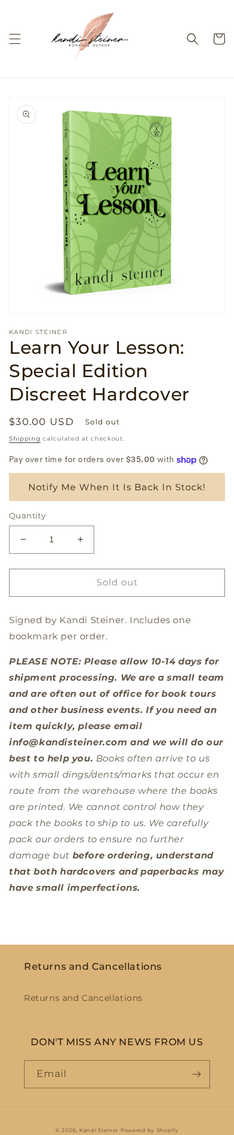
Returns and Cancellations (83, 998)
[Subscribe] (196, 1074)
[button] (15, 39)
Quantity (27, 515)
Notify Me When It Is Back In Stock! (117, 487)
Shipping (25, 438)
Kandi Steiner (98, 1130)
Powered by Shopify (150, 1130)
